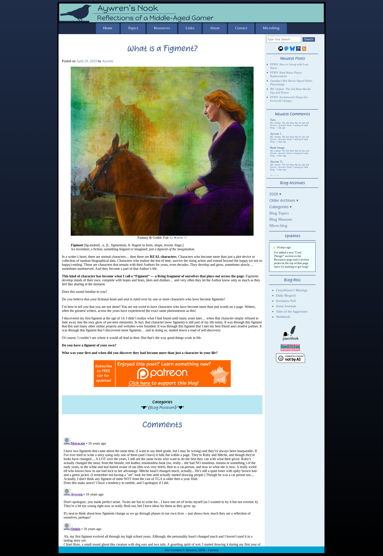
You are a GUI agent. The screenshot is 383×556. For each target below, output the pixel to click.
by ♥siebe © (178, 237)
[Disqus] (162, 491)
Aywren (107, 61)
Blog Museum (162, 407)
